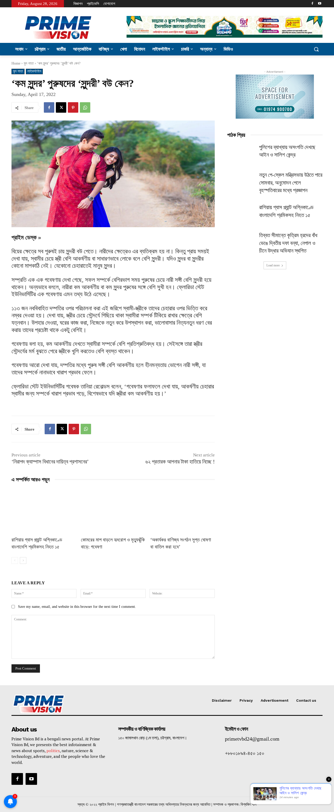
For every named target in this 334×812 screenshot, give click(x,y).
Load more (273, 265)
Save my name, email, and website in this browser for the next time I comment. (77, 607)
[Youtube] (320, 4)
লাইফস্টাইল (34, 71)
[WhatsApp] (85, 107)
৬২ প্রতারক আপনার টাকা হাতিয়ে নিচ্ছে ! (180, 462)
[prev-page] (14, 560)
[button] (316, 49)
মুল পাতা (29, 63)
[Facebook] (312, 4)
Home (15, 63)
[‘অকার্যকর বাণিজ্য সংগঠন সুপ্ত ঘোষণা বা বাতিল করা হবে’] (182, 510)
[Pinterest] (73, 107)
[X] (61, 107)
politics (53, 750)
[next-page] (23, 560)
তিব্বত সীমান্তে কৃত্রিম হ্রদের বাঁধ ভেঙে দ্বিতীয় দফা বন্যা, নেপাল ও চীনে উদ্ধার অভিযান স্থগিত (288, 243)
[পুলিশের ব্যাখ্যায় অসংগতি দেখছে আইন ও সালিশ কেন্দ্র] (241, 154)
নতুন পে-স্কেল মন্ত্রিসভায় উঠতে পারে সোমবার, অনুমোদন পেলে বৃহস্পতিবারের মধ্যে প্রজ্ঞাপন (290, 182)
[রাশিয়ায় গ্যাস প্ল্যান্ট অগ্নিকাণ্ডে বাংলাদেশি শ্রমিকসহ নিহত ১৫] (43, 510)
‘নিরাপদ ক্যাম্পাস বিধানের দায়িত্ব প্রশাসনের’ (50, 462)
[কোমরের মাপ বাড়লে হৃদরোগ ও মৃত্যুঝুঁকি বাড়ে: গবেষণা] (113, 510)
